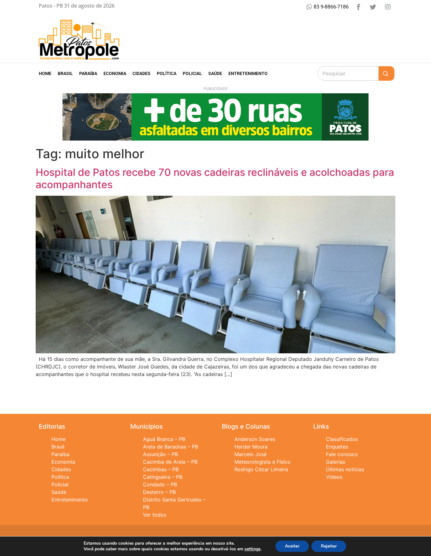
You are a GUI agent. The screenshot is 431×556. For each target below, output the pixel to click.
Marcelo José (250, 454)
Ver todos (154, 515)
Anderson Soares (254, 439)
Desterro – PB (159, 492)
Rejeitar (329, 546)
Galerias (335, 462)
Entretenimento (248, 73)
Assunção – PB (160, 454)
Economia (114, 73)
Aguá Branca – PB (164, 439)
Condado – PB (160, 484)
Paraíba (88, 73)
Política (166, 73)
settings (253, 549)
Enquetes (337, 446)
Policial (192, 73)
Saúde (215, 73)
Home (45, 73)
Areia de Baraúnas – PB (170, 446)
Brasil (65, 73)
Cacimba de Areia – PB (170, 462)
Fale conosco (342, 454)
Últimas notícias (345, 469)
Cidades (142, 73)
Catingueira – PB (162, 477)
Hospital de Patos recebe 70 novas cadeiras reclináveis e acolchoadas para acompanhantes (215, 178)
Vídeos (334, 477)
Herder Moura (251, 446)
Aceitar (292, 546)
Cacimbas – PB (161, 469)
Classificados (342, 439)
